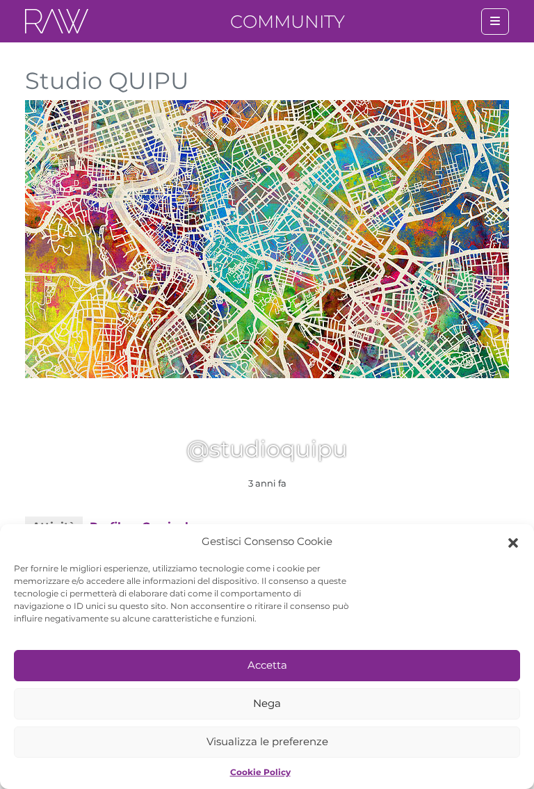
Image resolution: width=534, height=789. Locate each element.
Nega (267, 703)
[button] (513, 541)
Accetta (267, 665)
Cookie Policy (260, 772)
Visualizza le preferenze (267, 741)
